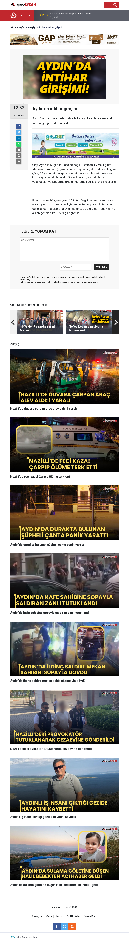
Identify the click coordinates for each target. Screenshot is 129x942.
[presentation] (21, 15)
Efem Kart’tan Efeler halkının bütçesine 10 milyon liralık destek (71, 15)
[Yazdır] (18, 155)
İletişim (59, 916)
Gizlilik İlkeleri (73, 916)
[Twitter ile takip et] (64, 926)
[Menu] (108, 5)
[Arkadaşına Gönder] (18, 149)
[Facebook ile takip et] (57, 926)
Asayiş (31, 27)
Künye (49, 916)
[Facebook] (18, 126)
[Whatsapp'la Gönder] (18, 144)
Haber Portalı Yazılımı (26, 937)
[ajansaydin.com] (23, 4)
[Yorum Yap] (18, 161)
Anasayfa (19, 27)
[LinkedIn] (18, 138)
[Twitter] (18, 132)
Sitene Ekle (89, 916)
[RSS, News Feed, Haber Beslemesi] (72, 926)
